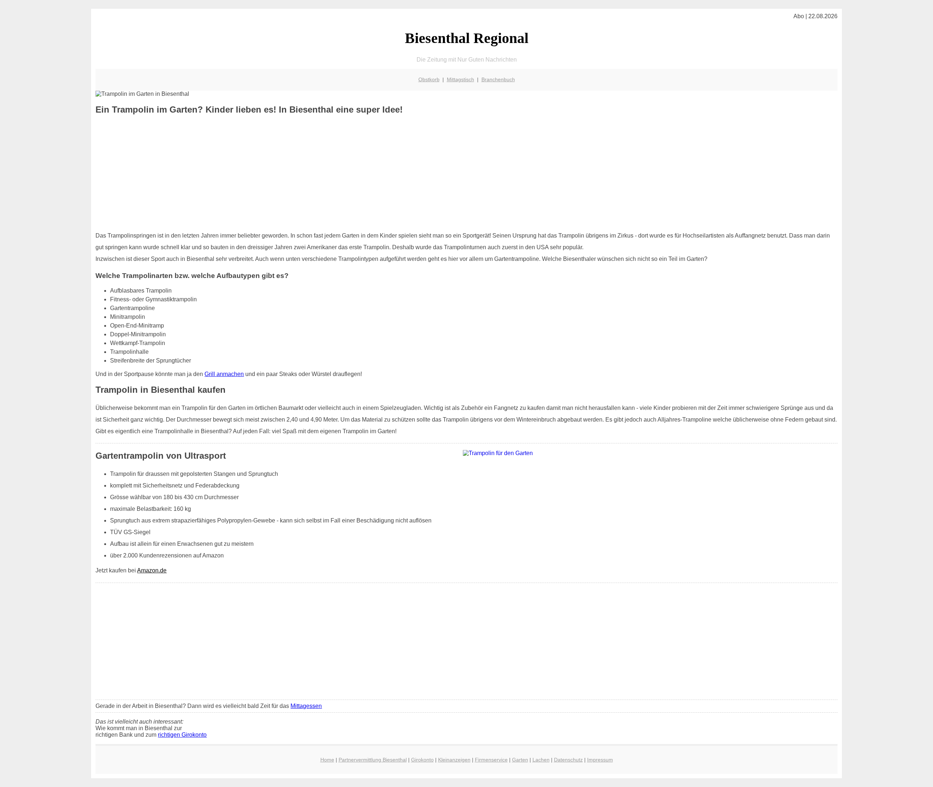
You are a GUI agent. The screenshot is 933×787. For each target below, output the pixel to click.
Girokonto (422, 760)
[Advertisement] (466, 173)
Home (327, 760)
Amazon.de (152, 570)
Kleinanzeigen (454, 760)
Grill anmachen (224, 374)
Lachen (541, 760)
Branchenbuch (498, 79)
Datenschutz (568, 760)
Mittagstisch (460, 79)
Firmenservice (491, 760)
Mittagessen (306, 706)
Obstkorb (429, 79)
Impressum (600, 760)
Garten (520, 760)
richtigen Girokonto (182, 735)
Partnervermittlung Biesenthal (373, 760)
